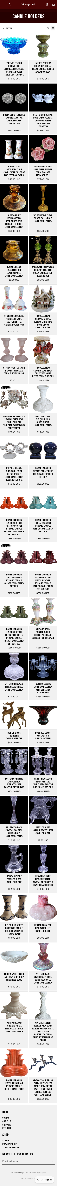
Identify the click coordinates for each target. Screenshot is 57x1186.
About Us (6, 1121)
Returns (6, 1128)
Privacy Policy (9, 1143)
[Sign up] (52, 1161)
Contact (6, 1117)
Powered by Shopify (37, 1173)
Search (6, 1140)
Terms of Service (10, 1147)
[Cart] (53, 4)
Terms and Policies (28, 1178)
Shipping (6, 1124)
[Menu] (3, 4)
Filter (9, 28)
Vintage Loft (23, 1173)
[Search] (9, 4)
